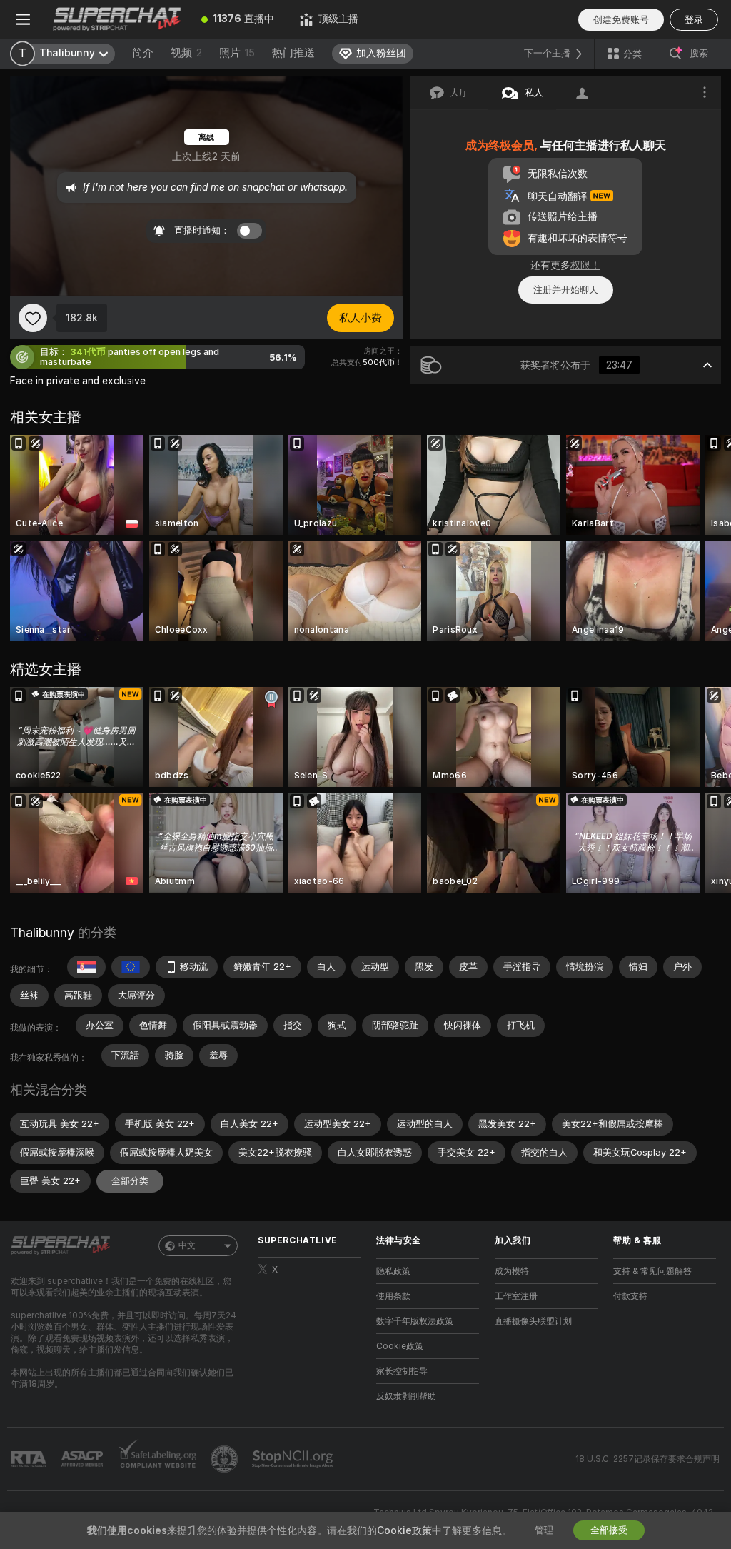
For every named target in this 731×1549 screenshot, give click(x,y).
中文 (187, 1245)
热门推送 (293, 52)
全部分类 (129, 1180)
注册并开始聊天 (565, 289)
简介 (142, 52)
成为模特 (512, 1271)
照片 (237, 52)
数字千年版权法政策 (414, 1321)
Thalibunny (42, 932)
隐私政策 (393, 1271)
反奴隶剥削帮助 (406, 1396)
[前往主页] (117, 19)
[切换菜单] (23, 19)
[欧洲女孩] (130, 967)
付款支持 (630, 1296)
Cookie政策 (399, 1346)
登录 (694, 19)
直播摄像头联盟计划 (533, 1321)
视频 (186, 52)
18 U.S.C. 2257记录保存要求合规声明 (647, 1459)
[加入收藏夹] (33, 318)
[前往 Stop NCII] (294, 1459)
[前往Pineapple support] (226, 1459)
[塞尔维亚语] (86, 967)
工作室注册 (516, 1296)
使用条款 (393, 1296)
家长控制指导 (402, 1371)
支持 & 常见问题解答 (652, 1271)
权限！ (585, 265)
